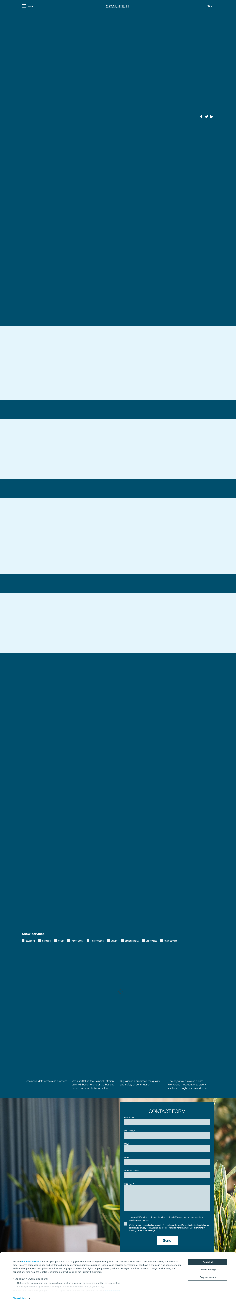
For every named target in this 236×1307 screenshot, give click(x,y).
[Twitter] (206, 116)
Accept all (208, 1262)
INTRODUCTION (71, 127)
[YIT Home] (118, 6)
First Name (129, 1117)
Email (126, 1144)
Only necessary (208, 1277)
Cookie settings (208, 1270)
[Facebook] (201, 116)
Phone (127, 1157)
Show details (19, 1298)
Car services (151, 940)
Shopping (46, 940)
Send (167, 1240)
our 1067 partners (31, 1261)
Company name (131, 1170)
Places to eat (77, 940)
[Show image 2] (118, 890)
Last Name (129, 1130)
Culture (114, 940)
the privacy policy (144, 1227)
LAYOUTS (96, 127)
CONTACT (156, 127)
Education (30, 940)
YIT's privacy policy (146, 1217)
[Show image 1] (100, 744)
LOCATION (134, 127)
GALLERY (114, 127)
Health (61, 940)
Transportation (97, 940)
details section (113, 1290)
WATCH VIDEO (174, 384)
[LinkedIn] (211, 116)
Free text (128, 1184)
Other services (170, 940)
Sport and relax (131, 940)
